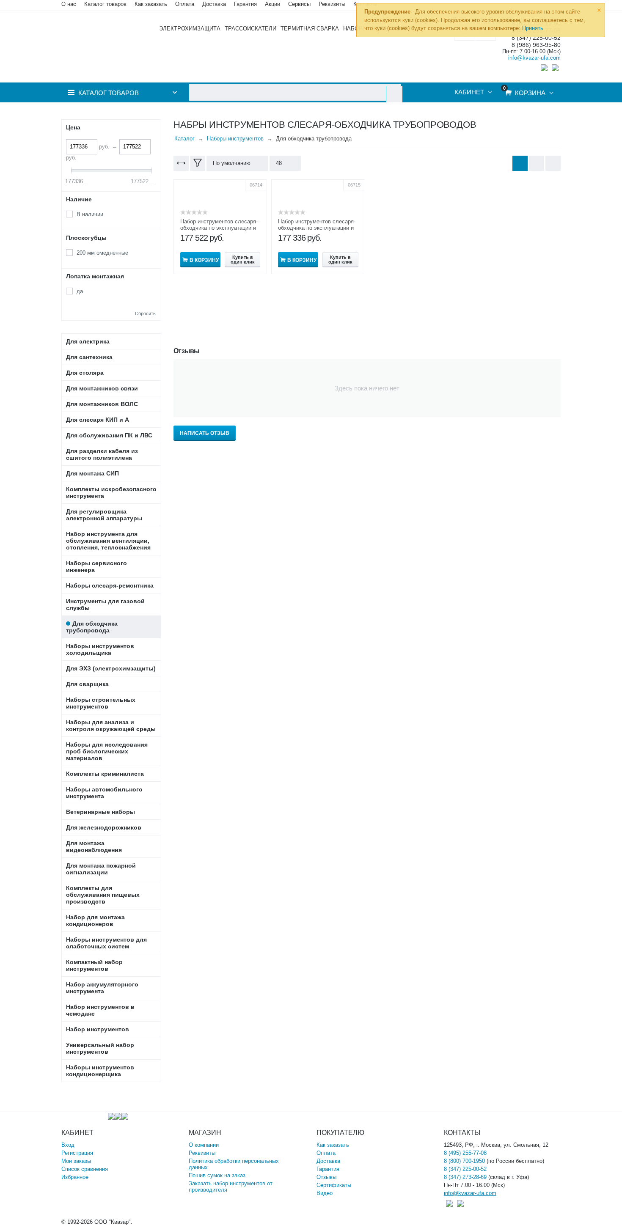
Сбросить (145, 313)
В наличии (90, 214)
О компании (204, 1145)
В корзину (204, 260)
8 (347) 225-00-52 (465, 1169)
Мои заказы (76, 1161)
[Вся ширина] (181, 163)
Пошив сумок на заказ (217, 1175)
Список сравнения (84, 1169)
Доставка (328, 1161)
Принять (532, 28)
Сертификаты (334, 1185)
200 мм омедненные (102, 253)
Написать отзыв (204, 433)
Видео (325, 1193)
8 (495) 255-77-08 (465, 1153)
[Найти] (394, 94)
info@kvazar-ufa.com (534, 58)
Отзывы (326, 1177)
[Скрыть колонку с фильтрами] (197, 163)
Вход (67, 1145)
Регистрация (77, 1153)
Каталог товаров (105, 4)
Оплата (184, 4)
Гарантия (328, 1169)
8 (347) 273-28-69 (465, 1177)
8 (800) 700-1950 (464, 1161)
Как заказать (151, 4)
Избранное (74, 1177)
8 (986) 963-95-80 (536, 45)
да (80, 291)
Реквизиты (332, 4)
